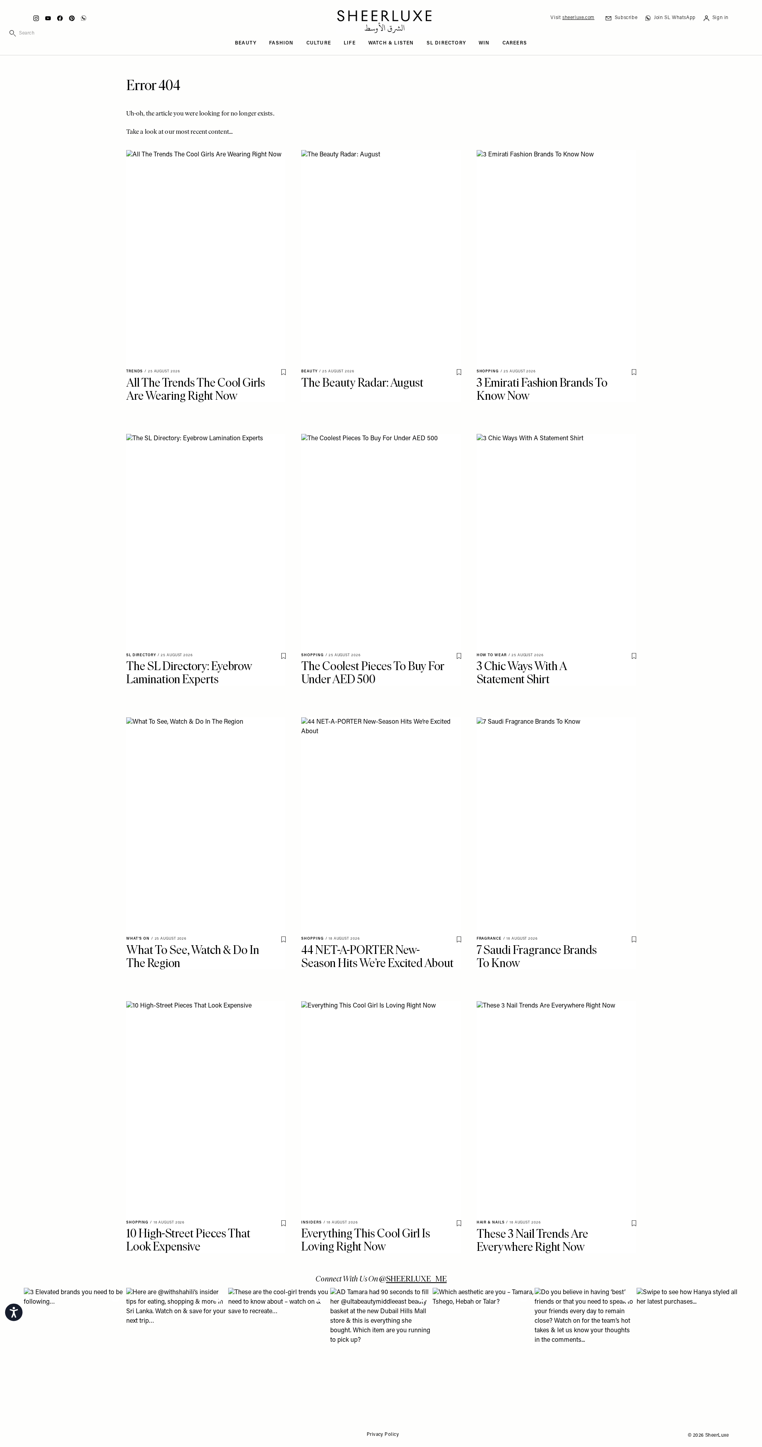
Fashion (281, 43)
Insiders (311, 1222)
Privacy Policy (383, 1434)
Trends (134, 371)
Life (350, 43)
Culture (318, 43)
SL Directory (446, 43)
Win (484, 43)
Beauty (245, 43)
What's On (138, 938)
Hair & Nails (491, 1222)
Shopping (488, 371)
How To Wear (492, 655)
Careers (514, 43)
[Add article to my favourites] (283, 372)
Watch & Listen (391, 43)
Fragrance (489, 938)
